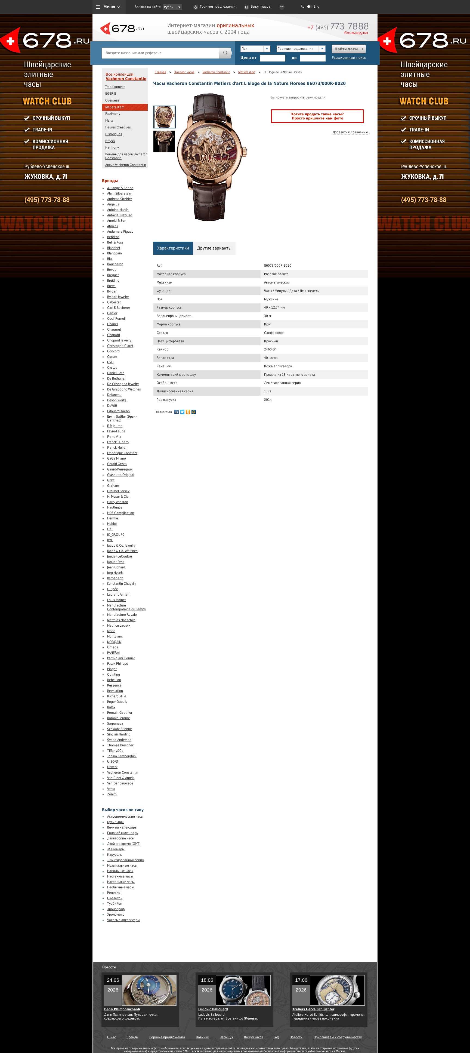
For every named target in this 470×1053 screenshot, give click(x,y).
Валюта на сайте (148, 7)
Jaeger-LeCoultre (119, 556)
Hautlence (114, 507)
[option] (164, 117)
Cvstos (112, 368)
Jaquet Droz (115, 562)
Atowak (112, 226)
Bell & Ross (115, 242)
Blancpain (114, 253)
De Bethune (116, 378)
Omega (112, 647)
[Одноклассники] (188, 411)
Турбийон (114, 904)
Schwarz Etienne (119, 729)
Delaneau (114, 395)
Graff (110, 480)
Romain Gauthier (119, 713)
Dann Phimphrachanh (122, 1009)
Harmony (112, 147)
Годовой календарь (122, 833)
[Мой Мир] (194, 411)
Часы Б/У (226, 1037)
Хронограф (116, 909)
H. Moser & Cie (118, 496)
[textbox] (160, 53)
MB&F (111, 631)
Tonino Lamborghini (122, 756)
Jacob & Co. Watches (122, 551)
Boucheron (115, 264)
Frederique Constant (122, 453)
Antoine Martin (118, 210)
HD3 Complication (120, 513)
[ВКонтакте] (177, 411)
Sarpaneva (115, 723)
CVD (110, 362)
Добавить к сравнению (350, 132)
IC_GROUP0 (115, 535)
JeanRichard (116, 567)
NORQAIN (114, 642)
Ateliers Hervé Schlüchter (313, 1009)
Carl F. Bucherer (118, 308)
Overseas (112, 100)
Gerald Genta (117, 464)
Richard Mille (116, 696)
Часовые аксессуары (123, 920)
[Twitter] (182, 411)
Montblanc (115, 636)
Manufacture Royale (122, 615)
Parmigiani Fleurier (121, 658)
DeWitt (112, 406)
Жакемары (116, 849)
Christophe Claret (120, 346)
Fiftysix (110, 141)
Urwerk (112, 767)
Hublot (112, 524)
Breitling (113, 280)
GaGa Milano (116, 458)
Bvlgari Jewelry (118, 297)
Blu (109, 259)
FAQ (276, 1037)
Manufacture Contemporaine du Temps (126, 607)
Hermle (112, 518)
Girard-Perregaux (119, 469)
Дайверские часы (120, 838)
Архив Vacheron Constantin (125, 165)
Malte (109, 120)
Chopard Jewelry (119, 340)
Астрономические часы (125, 816)
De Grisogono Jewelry (123, 384)
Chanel (112, 324)
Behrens (113, 237)
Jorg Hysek (115, 573)
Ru (302, 6)
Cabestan (114, 302)
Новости (109, 967)
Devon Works (116, 400)
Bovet (111, 270)
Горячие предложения (218, 6)
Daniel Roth (115, 373)
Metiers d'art (114, 107)
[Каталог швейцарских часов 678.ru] (122, 41)
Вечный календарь (122, 827)
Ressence (114, 685)
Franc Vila (114, 437)
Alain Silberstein (119, 193)
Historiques (113, 134)
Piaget (112, 669)
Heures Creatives (118, 127)
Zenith (112, 794)
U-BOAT (112, 761)
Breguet (113, 275)
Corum (112, 357)
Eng (316, 6)
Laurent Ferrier (118, 594)
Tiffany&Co (115, 751)
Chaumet (114, 329)
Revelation (115, 691)
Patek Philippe (117, 664)
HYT (110, 529)
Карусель (114, 855)
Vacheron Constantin (126, 78)
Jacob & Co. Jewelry (121, 545)
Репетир (113, 893)
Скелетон (114, 898)
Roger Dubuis (117, 702)
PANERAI (113, 653)
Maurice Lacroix (118, 625)
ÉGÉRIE (110, 94)
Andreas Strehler (119, 199)
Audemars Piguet (120, 231)
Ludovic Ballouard (213, 1009)
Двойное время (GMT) (123, 844)
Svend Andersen (119, 740)
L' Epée (112, 589)
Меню (109, 7)
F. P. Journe (114, 426)
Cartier (112, 313)
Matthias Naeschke (121, 620)
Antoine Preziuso (119, 215)
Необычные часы (120, 887)
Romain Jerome (118, 718)
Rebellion (114, 680)
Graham (113, 486)
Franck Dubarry (118, 442)
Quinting (113, 674)
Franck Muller (116, 447)
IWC (110, 540)
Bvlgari (112, 291)
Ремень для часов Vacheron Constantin (126, 156)
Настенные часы (120, 876)
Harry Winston (117, 502)
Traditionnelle (115, 87)
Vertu (111, 789)
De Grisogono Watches (124, 389)
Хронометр (115, 914)
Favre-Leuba (116, 431)
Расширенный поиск (349, 58)
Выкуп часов (260, 6)
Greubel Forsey (118, 491)
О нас (111, 1037)
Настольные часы (121, 882)
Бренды (132, 1037)
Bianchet (113, 248)
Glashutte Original (120, 475)
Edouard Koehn (118, 411)
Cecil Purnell (116, 319)
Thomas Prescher (120, 745)
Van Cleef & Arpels (120, 778)
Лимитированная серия (125, 860)
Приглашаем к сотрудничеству (338, 1037)
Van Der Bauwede (120, 783)
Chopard (113, 335)
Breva (111, 286)
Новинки (202, 1037)
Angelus (113, 204)
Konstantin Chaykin (121, 584)
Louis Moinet (116, 600)
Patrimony (112, 114)
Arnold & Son (116, 221)
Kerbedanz (115, 578)
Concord (113, 351)
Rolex (111, 707)
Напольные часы (120, 871)
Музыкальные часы (122, 865)
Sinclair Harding (119, 734)
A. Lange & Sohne (120, 188)
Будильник (115, 822)
